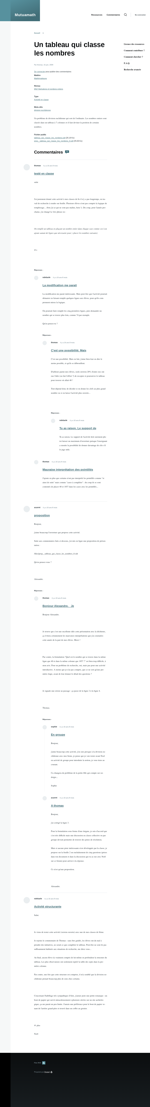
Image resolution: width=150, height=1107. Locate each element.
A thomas (57, 805)
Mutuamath (25, 15)
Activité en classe (41, 100)
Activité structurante (47, 906)
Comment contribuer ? (134, 50)
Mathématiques (40, 78)
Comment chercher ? (133, 56)
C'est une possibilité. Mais (68, 350)
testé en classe (44, 173)
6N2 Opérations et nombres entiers (48, 89)
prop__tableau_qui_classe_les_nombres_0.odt (53, 141)
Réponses (38, 270)
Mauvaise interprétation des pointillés (68, 469)
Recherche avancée (132, 69)
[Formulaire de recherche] (125, 14)
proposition (42, 515)
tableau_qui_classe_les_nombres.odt (49, 138)
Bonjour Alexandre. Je (58, 605)
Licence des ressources (134, 44)
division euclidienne (42, 110)
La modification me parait (60, 285)
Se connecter (140, 15)
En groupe (58, 734)
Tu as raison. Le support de (77, 428)
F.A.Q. (127, 63)
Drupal (47, 1072)
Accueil (37, 33)
